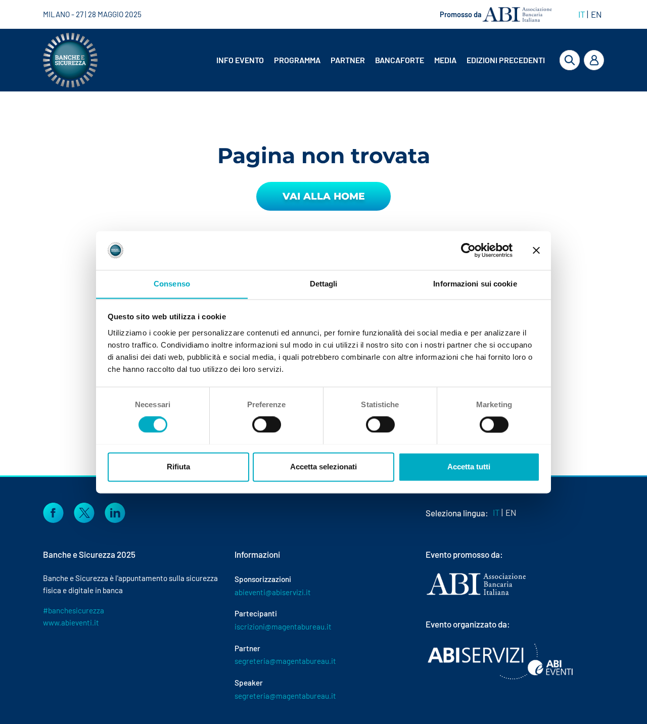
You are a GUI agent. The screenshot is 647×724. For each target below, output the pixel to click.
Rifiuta (178, 466)
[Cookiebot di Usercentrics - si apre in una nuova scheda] (468, 250)
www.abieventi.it (71, 622)
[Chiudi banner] (536, 250)
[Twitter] (84, 511)
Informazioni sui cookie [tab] (475, 283)
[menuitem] (241, 60)
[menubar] (373, 60)
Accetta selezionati (323, 466)
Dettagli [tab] (324, 283)
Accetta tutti (468, 466)
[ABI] (476, 594)
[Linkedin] (115, 511)
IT (581, 14)
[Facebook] (53, 511)
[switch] (266, 424)
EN (596, 14)
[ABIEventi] (501, 661)
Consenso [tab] (172, 283)
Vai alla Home (324, 196)
